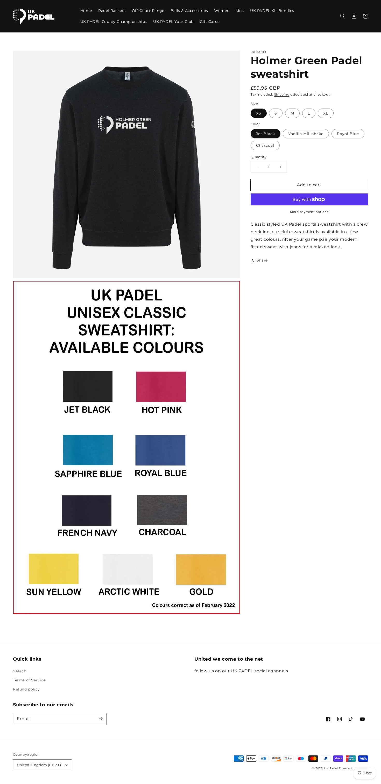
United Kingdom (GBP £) (39, 765)
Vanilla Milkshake (305, 133)
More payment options (309, 212)
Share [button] (262, 260)
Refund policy (26, 689)
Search (19, 671)
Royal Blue (348, 133)
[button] (342, 16)
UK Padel (331, 768)
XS (258, 113)
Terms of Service (29, 680)
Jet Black (265, 133)
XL (325, 113)
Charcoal (265, 145)
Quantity (258, 157)
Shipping (282, 94)
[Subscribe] (100, 719)
